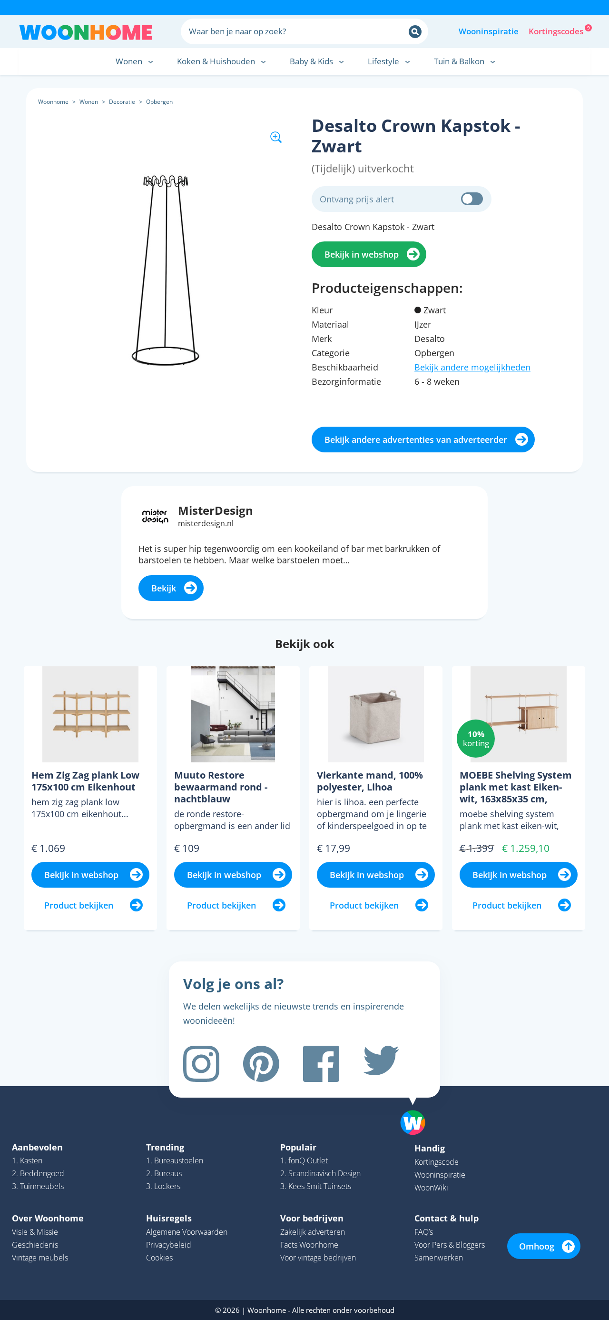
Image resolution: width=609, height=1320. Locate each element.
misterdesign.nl (206, 523)
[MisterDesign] (155, 515)
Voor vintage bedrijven (318, 1257)
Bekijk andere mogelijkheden (472, 367)
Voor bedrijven (312, 1218)
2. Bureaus (164, 1173)
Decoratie (122, 102)
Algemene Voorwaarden (186, 1232)
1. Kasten (27, 1160)
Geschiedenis (35, 1245)
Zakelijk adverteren (312, 1232)
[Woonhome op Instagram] (201, 1064)
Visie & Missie (35, 1232)
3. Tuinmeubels (38, 1186)
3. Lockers (163, 1186)
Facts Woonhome (309, 1245)
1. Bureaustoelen (174, 1160)
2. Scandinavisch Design (320, 1173)
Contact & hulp (446, 1218)
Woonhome (53, 102)
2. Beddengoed (38, 1173)
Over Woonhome (48, 1218)
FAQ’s (423, 1232)
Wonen (88, 102)
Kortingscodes (557, 30)
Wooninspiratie (489, 31)
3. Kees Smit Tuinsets (315, 1186)
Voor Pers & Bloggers (449, 1245)
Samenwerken (438, 1257)
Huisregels (169, 1218)
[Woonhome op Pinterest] (261, 1064)
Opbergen (159, 102)
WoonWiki (431, 1187)
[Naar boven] (418, 1108)
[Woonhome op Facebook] (321, 1064)
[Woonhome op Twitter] (381, 1064)
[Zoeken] (415, 31)
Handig (429, 1148)
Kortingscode (436, 1162)
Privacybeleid (168, 1245)
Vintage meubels (40, 1257)
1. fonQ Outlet (304, 1160)
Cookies (159, 1257)
